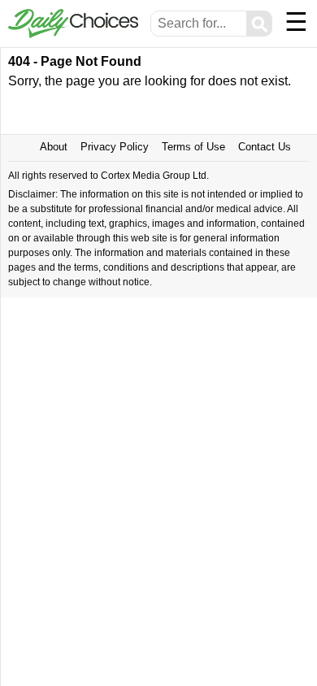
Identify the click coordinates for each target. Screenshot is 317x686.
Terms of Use (193, 147)
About (53, 147)
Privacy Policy (114, 147)
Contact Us (264, 147)
